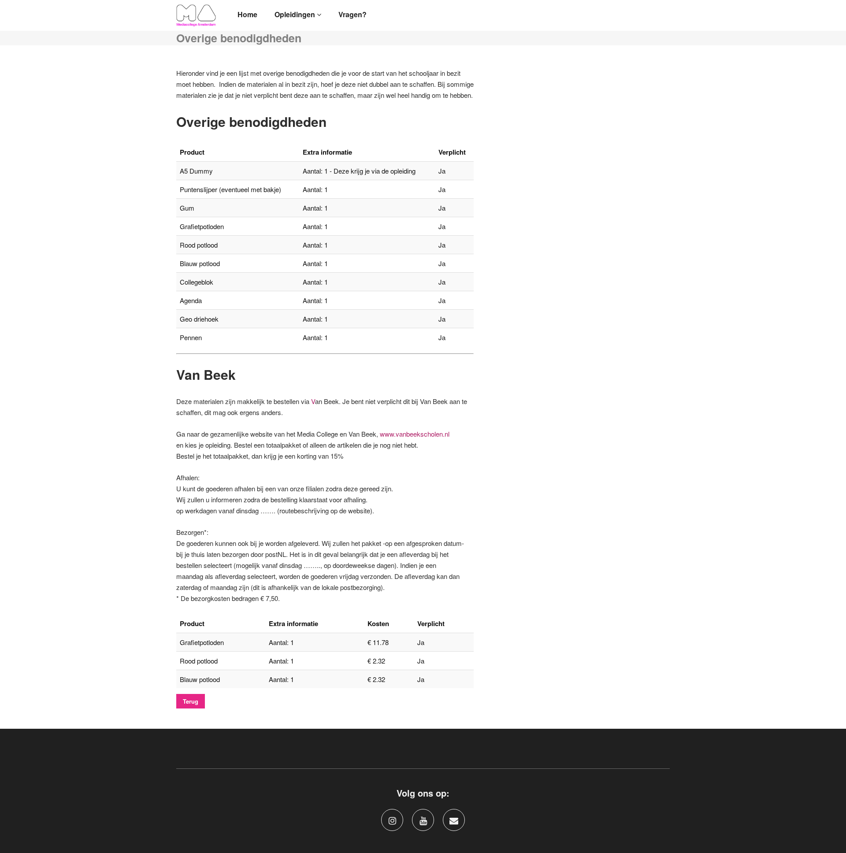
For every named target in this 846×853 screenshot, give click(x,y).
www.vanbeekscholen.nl (414, 433)
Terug (190, 701)
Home (247, 14)
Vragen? (352, 14)
